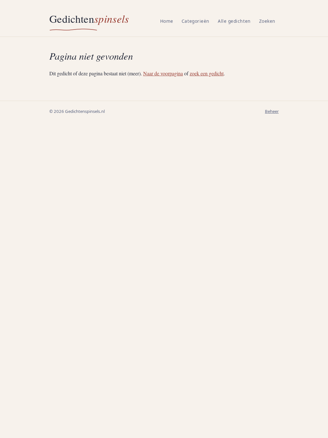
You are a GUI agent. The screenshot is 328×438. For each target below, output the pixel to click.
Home (166, 21)
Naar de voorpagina (163, 73)
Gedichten (89, 19)
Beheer (272, 111)
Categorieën (195, 21)
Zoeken (267, 21)
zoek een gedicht (207, 73)
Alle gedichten (234, 21)
